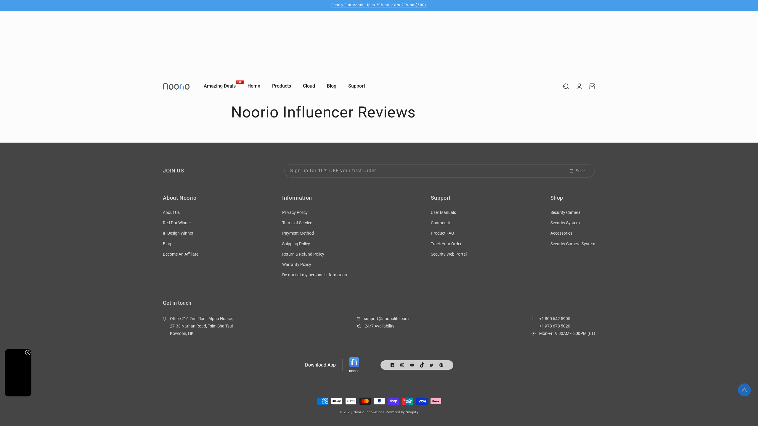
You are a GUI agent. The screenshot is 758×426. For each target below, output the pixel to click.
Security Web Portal (449, 254)
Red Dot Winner (177, 222)
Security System (565, 222)
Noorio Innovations (369, 412)
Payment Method (298, 233)
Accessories (561, 233)
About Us (171, 212)
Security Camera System (572, 243)
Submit (582, 171)
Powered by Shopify (402, 412)
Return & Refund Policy (303, 254)
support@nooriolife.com (386, 318)
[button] (566, 86)
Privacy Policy (295, 212)
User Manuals (443, 212)
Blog (167, 243)
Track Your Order (446, 243)
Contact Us (441, 222)
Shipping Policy (296, 243)
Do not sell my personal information (314, 274)
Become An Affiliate (180, 254)
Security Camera (565, 212)
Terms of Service (297, 222)
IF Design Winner (178, 233)
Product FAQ (442, 233)
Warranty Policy (296, 264)
